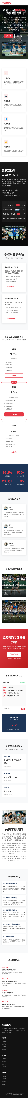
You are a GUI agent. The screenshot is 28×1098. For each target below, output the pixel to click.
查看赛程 (19, 36)
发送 (23, 709)
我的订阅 (4, 1061)
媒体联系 (4, 1081)
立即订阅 (14, 414)
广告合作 (4, 1076)
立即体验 (8, 36)
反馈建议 (4, 1066)
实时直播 (4, 1041)
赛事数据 (4, 1044)
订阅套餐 (4, 1046)
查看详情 (6, 594)
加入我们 (4, 1084)
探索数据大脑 (11, 318)
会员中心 (4, 1058)
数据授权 (4, 1078)
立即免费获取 (14, 654)
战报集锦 (4, 1049)
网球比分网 (6, 3)
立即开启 (14, 375)
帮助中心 (4, 1064)
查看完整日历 (11, 287)
